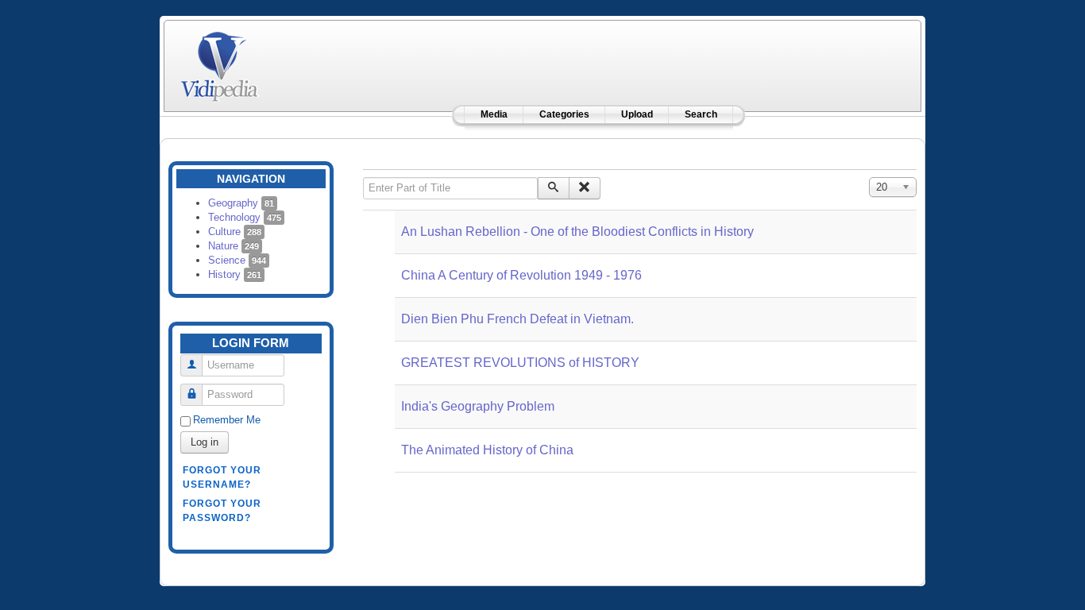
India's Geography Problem (477, 406)
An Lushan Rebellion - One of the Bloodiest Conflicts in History (577, 231)
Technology (244, 217)
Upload (637, 114)
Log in (204, 442)
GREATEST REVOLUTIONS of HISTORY (520, 362)
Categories (564, 114)
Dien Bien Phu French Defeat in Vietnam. (517, 319)
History (234, 274)
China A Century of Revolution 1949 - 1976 (521, 275)
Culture (234, 231)
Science (237, 260)
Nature (233, 246)
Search (701, 114)
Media (494, 114)
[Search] (554, 188)
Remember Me (227, 420)
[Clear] (584, 188)
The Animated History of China (487, 450)
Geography (241, 203)
